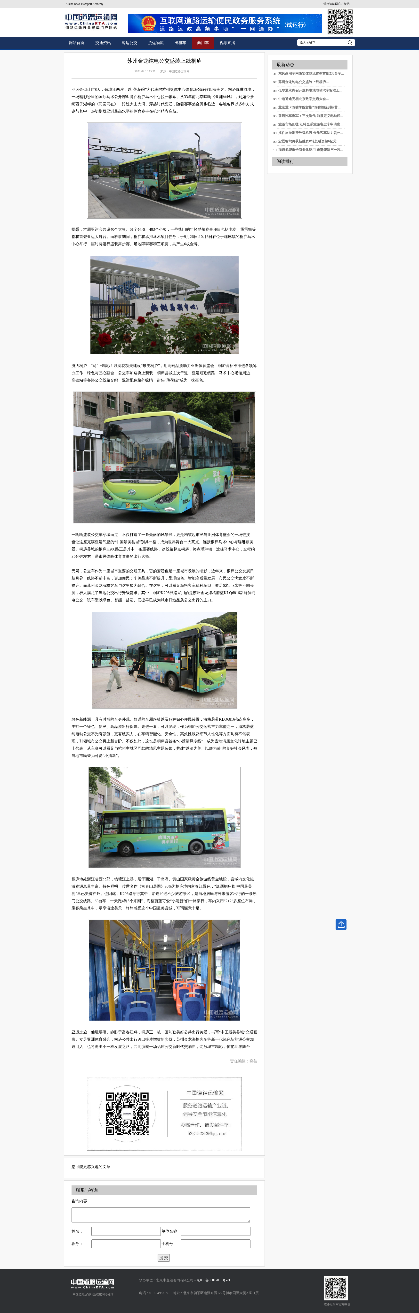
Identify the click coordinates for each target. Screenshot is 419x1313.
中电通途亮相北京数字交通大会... (303, 99)
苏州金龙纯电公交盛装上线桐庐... (303, 82)
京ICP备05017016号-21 (213, 1280)
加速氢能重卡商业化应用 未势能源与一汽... (310, 150)
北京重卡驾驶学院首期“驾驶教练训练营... (309, 107)
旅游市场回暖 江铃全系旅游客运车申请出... (310, 124)
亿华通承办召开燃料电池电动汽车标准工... (310, 90)
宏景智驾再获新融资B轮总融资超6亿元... (308, 141)
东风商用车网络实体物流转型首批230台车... (311, 73)
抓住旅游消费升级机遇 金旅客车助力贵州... (310, 133)
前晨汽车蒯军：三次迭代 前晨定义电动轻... (310, 116)
